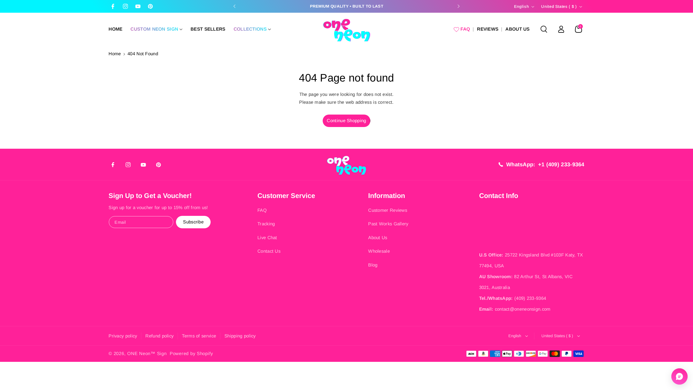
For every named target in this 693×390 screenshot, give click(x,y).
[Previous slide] (234, 6)
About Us (377, 237)
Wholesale (379, 251)
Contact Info (498, 195)
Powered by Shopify (191, 353)
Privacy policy (123, 336)
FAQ (262, 210)
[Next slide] (458, 6)
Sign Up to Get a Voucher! (150, 195)
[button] (156, 29)
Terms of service (199, 336)
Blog (372, 265)
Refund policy (159, 336)
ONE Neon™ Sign (146, 353)
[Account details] (561, 29)
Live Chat (267, 237)
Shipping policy (240, 336)
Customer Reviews (387, 210)
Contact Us (268, 251)
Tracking (266, 223)
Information (386, 195)
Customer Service (286, 195)
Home (115, 53)
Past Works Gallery (388, 223)
